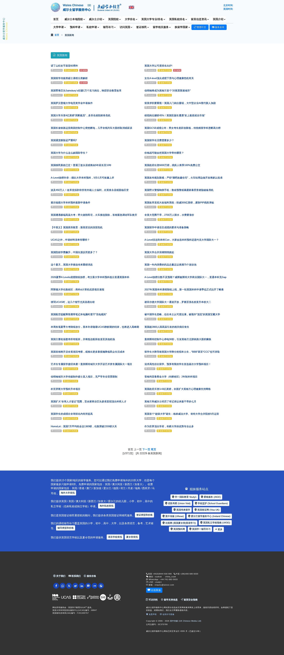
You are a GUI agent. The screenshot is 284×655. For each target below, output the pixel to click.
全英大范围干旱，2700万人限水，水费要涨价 (169, 214)
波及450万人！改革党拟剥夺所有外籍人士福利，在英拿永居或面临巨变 (90, 190)
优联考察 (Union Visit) (178, 503)
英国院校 (113, 19)
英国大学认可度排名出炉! (158, 65)
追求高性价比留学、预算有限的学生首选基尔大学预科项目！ (177, 364)
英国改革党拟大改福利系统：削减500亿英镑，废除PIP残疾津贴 (179, 202)
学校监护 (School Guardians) (212, 503)
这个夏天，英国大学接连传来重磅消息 (72, 264)
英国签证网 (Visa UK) (208, 509)
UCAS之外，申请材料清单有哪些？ (70, 239)
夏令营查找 (132, 537)
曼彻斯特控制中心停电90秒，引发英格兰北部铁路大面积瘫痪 (177, 339)
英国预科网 (179, 529)
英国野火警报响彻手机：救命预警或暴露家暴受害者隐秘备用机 (178, 190)
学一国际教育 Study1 (185, 497)
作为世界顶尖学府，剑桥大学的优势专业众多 (169, 426)
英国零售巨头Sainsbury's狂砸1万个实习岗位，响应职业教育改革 (86, 90)
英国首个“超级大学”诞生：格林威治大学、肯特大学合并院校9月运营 (181, 413)
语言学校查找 (115, 537)
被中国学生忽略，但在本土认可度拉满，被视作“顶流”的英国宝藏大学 (182, 314)
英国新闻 (62, 55)
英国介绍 (218, 19)
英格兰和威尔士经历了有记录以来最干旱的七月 (170, 401)
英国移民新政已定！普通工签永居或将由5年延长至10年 (81, 165)
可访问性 (153, 599)
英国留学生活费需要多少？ (159, 140)
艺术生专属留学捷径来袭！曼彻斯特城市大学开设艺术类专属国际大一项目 (91, 364)
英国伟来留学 (183, 509)
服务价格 (91, 576)
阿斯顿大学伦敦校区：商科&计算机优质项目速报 (77, 289)
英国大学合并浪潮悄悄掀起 (159, 252)
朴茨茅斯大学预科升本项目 (65, 389)
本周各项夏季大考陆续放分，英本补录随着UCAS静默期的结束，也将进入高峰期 (95, 326)
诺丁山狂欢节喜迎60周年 (64, 65)
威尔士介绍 (95, 19)
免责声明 (152, 614)
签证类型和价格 (144, 515)
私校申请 (91, 27)
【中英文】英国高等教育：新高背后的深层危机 (77, 227)
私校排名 (177, 19)
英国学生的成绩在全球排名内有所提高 (72, 413)
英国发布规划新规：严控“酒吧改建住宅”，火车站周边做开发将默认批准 (183, 177)
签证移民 (141, 27)
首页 (56, 19)
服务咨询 (219, 27)
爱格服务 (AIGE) (212, 497)
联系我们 (76, 576)
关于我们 (60, 576)
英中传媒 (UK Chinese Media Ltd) (185, 621)
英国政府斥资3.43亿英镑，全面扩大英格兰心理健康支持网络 (177, 389)
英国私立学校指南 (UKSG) (216, 522)
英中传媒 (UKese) (174, 516)
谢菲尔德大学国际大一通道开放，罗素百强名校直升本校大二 (177, 302)
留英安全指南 (190, 599)
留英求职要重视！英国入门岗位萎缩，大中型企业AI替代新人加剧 (180, 103)
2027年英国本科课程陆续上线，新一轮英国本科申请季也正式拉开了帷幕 (184, 289)
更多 (219, 529)
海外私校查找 (106, 505)
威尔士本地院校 (73, 19)
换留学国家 (181, 27)
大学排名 (130, 19)
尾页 (153, 449)
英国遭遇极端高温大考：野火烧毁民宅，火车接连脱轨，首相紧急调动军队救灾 (94, 214)
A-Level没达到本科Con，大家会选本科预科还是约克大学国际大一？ (181, 239)
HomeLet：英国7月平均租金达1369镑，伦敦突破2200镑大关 (84, 426)
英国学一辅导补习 (201, 529)
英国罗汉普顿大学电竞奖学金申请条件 (72, 103)
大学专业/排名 (152, 19)
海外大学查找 (68, 492)
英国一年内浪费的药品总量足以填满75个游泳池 (170, 264)
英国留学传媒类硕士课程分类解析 (69, 78)
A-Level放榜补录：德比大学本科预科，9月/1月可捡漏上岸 (82, 177)
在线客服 (156, 590)
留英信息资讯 (199, 19)
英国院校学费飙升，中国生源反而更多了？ (74, 252)
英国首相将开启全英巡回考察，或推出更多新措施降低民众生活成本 (88, 351)
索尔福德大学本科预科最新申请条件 (70, 202)
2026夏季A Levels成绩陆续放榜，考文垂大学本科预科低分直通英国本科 (90, 277)
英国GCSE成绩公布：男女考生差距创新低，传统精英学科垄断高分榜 (182, 127)
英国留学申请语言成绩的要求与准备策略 (166, 227)
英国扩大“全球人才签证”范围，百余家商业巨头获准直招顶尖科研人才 (88, 401)
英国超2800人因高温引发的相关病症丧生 (166, 326)
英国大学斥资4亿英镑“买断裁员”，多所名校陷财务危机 (80, 115)
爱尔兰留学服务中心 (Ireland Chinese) (210, 516)
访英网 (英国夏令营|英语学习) (180, 523)
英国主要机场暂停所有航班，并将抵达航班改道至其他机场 (83, 339)
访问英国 (125, 27)
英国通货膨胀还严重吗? (64, 140)
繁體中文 (201, 27)
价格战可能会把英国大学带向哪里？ (164, 152)
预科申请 (75, 27)
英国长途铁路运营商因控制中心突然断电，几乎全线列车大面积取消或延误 (91, 127)
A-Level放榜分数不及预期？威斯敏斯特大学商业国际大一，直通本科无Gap (185, 277)
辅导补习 (108, 27)
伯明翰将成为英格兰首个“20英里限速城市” (167, 90)
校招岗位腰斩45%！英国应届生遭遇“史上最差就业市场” (174, 115)
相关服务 (161, 27)
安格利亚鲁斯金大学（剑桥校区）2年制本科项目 (171, 376)
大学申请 (58, 27)
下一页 (146, 449)
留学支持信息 (170, 599)
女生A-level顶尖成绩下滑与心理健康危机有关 (169, 78)
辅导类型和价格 (66, 528)
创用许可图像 (168, 614)
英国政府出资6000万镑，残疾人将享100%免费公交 (172, 165)
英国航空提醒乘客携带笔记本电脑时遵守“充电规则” (79, 314)
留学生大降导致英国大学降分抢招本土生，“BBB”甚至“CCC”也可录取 (182, 351)
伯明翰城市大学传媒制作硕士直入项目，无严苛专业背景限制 (84, 376)
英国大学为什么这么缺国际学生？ (69, 152)
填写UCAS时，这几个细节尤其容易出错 (73, 302)
